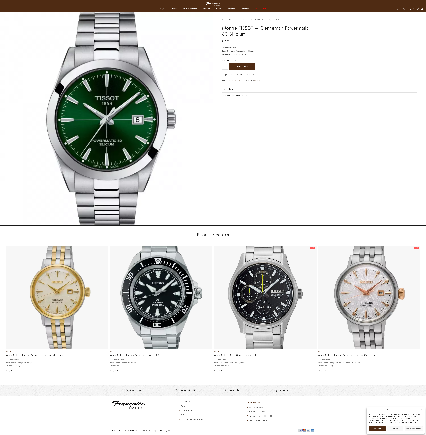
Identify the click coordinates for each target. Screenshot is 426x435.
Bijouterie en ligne (235, 20)
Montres (245, 20)
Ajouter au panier (242, 66)
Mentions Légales (163, 430)
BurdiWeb (133, 430)
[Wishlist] (418, 9)
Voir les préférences (413, 428)
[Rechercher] (410, 9)
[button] (421, 410)
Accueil (224, 20)
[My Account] (414, 9)
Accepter (377, 428)
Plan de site (116, 430)
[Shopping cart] (422, 9)
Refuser (395, 428)
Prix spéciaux (260, 9)
